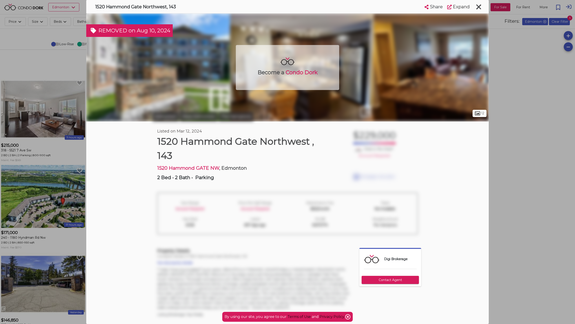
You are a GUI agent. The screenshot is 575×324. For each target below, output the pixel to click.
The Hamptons (236, 116)
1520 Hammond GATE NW (188, 168)
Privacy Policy (332, 317)
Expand (461, 6)
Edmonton (166, 116)
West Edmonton (198, 116)
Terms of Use (299, 317)
